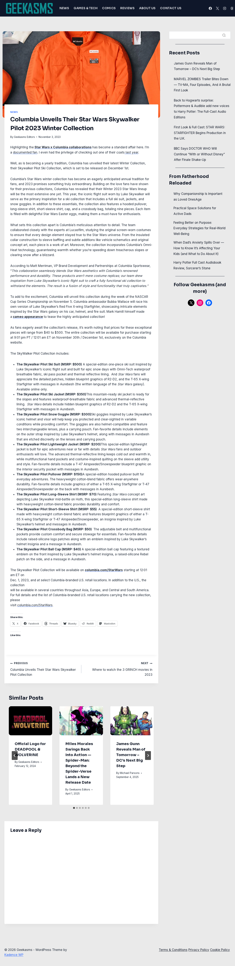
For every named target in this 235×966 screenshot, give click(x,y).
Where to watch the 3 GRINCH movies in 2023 (122, 669)
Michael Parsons (130, 773)
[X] (217, 8)
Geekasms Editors (24, 136)
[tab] (74, 808)
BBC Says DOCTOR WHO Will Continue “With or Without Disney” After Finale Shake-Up (199, 154)
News (64, 8)
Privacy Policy (198, 950)
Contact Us (170, 8)
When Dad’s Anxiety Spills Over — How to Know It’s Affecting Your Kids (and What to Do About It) (198, 248)
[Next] (148, 755)
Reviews (127, 8)
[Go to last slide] (15, 755)
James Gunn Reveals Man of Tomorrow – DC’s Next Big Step (130, 755)
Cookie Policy (220, 950)
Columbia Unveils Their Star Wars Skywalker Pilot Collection (43, 669)
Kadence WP (13, 955)
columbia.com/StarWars (35, 605)
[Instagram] (225, 8)
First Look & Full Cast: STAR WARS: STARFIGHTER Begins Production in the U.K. (200, 132)
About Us (147, 8)
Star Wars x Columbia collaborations (63, 147)
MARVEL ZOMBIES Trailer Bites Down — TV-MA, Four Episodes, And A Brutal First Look (202, 84)
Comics (109, 8)
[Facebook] (210, 8)
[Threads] (232, 8)
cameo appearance (28, 317)
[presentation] (30, 720)
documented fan (25, 152)
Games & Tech (86, 8)
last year (131, 152)
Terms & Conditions (173, 950)
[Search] (224, 35)
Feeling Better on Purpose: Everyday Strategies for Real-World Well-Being (199, 228)
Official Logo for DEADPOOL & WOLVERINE (30, 749)
